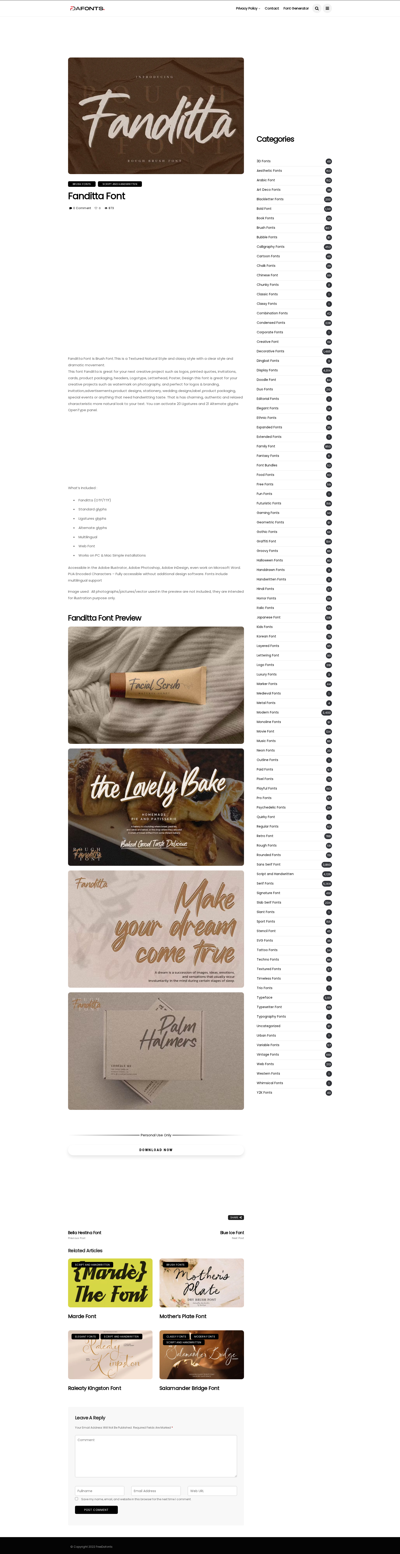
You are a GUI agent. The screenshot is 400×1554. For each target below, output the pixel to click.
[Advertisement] (200, 26)
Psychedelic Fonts (271, 807)
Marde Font (82, 1316)
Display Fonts (267, 370)
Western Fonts (268, 1074)
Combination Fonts (272, 313)
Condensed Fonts (271, 323)
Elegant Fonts (85, 1336)
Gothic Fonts (267, 532)
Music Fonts (266, 741)
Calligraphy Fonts (270, 247)
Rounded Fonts (269, 855)
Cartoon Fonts (268, 256)
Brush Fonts (82, 184)
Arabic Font (266, 180)
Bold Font (264, 209)
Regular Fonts (267, 826)
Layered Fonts (268, 646)
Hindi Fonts (265, 589)
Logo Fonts (265, 665)
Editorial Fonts (268, 399)
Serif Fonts (265, 883)
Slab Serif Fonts (269, 902)
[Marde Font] (110, 1282)
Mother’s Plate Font (182, 1316)
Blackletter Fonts (270, 199)
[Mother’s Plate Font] (201, 1282)
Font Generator (296, 8)
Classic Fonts (267, 294)
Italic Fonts (265, 608)
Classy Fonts (176, 1336)
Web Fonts (265, 1064)
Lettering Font (268, 655)
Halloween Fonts (270, 560)
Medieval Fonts (269, 693)
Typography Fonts (271, 1017)
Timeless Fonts (269, 979)
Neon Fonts (266, 750)
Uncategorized (268, 1026)
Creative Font (268, 342)
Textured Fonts (269, 969)
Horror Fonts (266, 598)
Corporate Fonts (270, 332)
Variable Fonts (268, 1045)
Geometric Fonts (270, 522)
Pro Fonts (264, 798)
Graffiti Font (266, 541)
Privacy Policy (246, 8)
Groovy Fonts (267, 551)
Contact (272, 8)
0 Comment (82, 208)
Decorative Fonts (270, 351)
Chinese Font (267, 275)
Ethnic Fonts (266, 418)
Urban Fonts (266, 1036)
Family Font (266, 446)
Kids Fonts (265, 627)
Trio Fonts (264, 988)
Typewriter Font (269, 1007)
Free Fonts (265, 484)
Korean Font (266, 636)
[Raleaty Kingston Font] (110, 1354)
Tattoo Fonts (267, 950)
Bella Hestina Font (84, 1235)
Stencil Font (266, 931)
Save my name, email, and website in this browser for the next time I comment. (136, 1499)
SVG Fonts (265, 941)
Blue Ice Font (232, 1235)
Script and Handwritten (120, 184)
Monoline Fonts (269, 722)
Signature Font (268, 893)
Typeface (264, 998)
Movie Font (265, 731)
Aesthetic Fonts (269, 171)
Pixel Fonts (265, 779)
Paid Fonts (265, 769)
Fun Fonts (264, 494)
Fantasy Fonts (268, 456)
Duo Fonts (265, 389)
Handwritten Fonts (271, 579)
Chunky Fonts (268, 285)
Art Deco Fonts (269, 190)
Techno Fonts (268, 960)
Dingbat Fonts (268, 361)
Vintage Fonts (268, 1055)
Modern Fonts (204, 1336)
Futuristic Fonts (269, 503)
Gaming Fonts (268, 513)
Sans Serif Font (269, 864)
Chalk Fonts (266, 266)
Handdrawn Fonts (271, 570)
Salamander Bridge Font (189, 1388)
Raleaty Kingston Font (94, 1388)
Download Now (156, 1150)
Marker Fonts (267, 684)
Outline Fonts (267, 760)
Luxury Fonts (267, 674)
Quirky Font (266, 817)
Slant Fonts (266, 912)
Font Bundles (267, 465)
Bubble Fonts (267, 237)
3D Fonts (264, 161)
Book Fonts (265, 218)
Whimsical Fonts (270, 1083)
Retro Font (265, 836)
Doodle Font (266, 380)
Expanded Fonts (269, 427)
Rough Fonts (267, 845)
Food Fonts (265, 475)
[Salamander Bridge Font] (201, 1354)
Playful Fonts (267, 788)
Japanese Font (269, 617)
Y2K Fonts (264, 1093)
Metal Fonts (266, 703)
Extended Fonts (269, 437)
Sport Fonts (266, 921)
